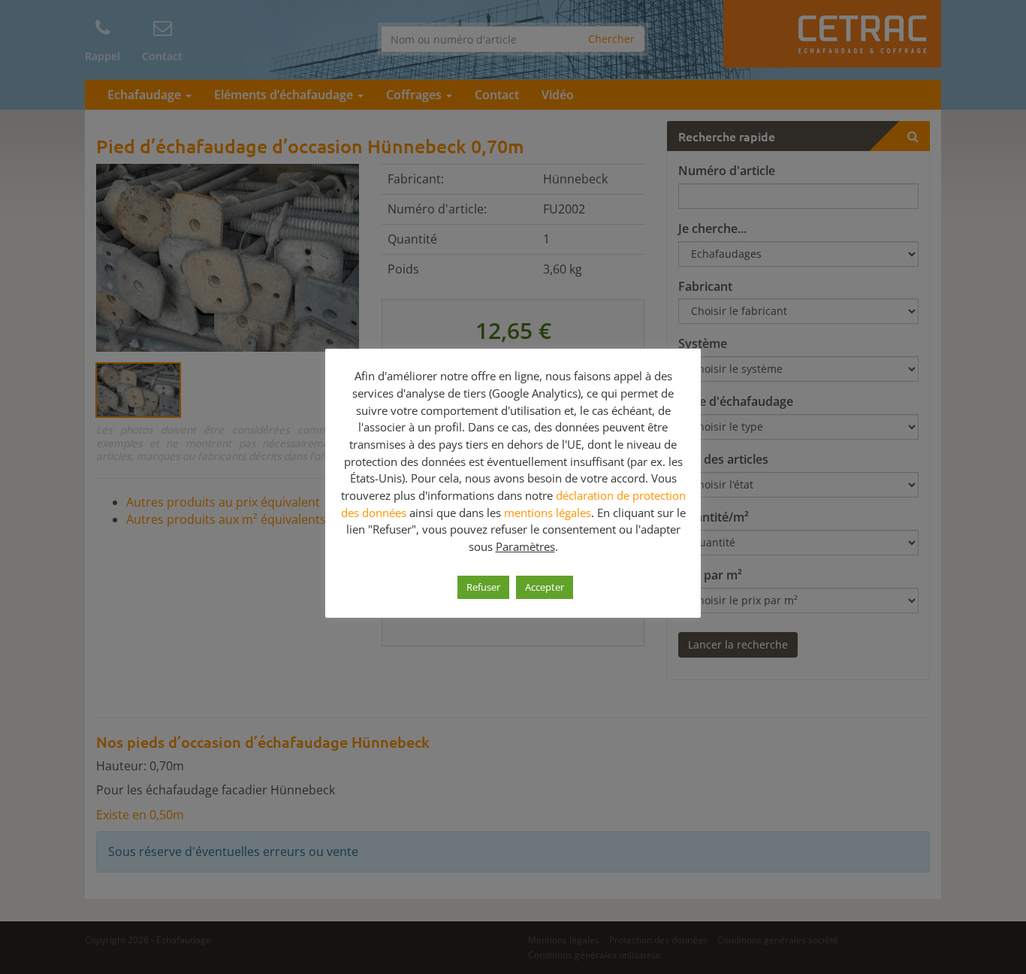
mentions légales (547, 512)
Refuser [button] (483, 587)
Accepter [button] (544, 587)
